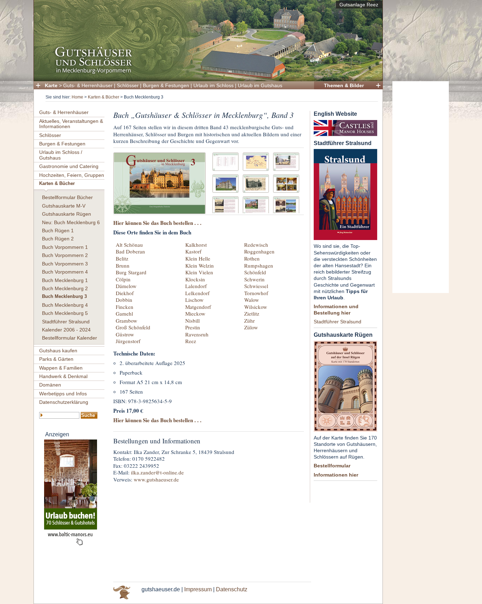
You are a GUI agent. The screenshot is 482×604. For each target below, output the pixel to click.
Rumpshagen (258, 265)
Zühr (249, 320)
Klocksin (195, 279)
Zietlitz (251, 313)
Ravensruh (197, 334)
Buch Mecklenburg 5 (65, 313)
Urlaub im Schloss (213, 85)
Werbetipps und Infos (63, 393)
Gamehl (124, 313)
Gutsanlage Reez (358, 4)
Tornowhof (256, 293)
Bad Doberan (130, 251)
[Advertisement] (420, 187)
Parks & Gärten (56, 359)
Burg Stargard (131, 272)
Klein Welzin (199, 265)
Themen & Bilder (344, 85)
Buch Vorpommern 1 (65, 247)
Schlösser (128, 85)
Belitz (122, 258)
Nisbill (192, 320)
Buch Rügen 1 (58, 230)
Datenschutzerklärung (63, 402)
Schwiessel (256, 285)
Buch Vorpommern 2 (65, 255)
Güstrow (125, 334)
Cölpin (123, 279)
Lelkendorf (197, 293)
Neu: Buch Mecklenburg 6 (71, 222)
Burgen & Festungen (166, 85)
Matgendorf (198, 306)
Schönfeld (255, 272)
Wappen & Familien (61, 368)
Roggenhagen (259, 251)
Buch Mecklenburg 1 (65, 280)
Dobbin (124, 299)
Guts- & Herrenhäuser (88, 85)
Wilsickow (255, 306)
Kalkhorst (196, 244)
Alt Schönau (129, 244)
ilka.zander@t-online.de (157, 472)
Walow (251, 299)
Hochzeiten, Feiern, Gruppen (71, 175)
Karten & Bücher (103, 97)
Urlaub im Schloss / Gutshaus (60, 154)
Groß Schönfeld (133, 327)
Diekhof (125, 293)
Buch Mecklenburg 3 (64, 296)
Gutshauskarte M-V (63, 206)
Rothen (252, 258)
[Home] (206, 72)
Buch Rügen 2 (58, 238)
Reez (190, 341)
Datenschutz (231, 589)
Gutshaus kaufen (58, 350)
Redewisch (256, 244)
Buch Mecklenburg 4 (65, 305)
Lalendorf (196, 285)
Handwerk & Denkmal (63, 376)
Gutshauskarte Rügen (66, 214)
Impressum (198, 589)
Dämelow (126, 285)
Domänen (50, 385)
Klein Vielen (199, 272)
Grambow (126, 320)
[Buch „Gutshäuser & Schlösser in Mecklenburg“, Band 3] (159, 182)
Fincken (124, 306)
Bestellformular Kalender (69, 338)
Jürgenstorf (128, 341)
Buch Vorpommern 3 (65, 264)
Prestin (192, 327)
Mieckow (195, 313)
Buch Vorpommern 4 (65, 272)
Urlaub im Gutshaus (260, 85)
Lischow (194, 299)
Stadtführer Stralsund (66, 321)
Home (77, 97)
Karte (51, 85)
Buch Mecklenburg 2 (65, 288)
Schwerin (254, 279)
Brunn (122, 265)
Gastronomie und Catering (68, 166)
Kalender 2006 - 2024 (66, 330)
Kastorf (193, 251)
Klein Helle (197, 258)
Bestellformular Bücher (67, 197)
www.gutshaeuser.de (156, 479)
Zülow (251, 327)
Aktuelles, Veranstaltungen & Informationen (71, 123)
